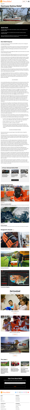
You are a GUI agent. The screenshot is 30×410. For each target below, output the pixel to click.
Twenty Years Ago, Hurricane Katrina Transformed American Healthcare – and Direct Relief (24, 176)
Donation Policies (18, 398)
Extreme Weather (4, 225)
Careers (1, 398)
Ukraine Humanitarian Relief (6, 204)
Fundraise (15, 334)
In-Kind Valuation (18, 399)
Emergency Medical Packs (6, 248)
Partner (15, 355)
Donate (15, 313)
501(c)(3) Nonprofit (3, 406)
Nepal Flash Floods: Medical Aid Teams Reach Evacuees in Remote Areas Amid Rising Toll (4, 371)
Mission (1, 399)
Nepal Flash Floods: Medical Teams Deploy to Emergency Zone (15, 369)
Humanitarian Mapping (5, 287)
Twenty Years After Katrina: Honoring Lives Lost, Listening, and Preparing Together (5, 175)
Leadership (17, 406)
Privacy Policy (17, 407)
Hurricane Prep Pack (5, 268)
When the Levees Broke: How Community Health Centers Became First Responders (14, 175)
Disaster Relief (3, 202)
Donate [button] (24, 1)
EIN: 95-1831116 (3, 407)
